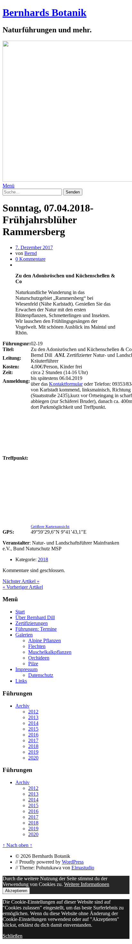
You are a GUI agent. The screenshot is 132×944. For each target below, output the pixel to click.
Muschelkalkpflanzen (49, 652)
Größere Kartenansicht (50, 526)
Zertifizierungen (31, 623)
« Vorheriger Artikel (23, 587)
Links (21, 681)
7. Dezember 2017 (34, 247)
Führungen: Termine (36, 629)
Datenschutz (40, 675)
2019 (33, 752)
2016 (33, 734)
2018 (43, 559)
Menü (8, 185)
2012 (33, 711)
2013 (33, 717)
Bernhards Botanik (45, 12)
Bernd (30, 253)
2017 (33, 740)
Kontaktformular (66, 384)
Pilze (33, 663)
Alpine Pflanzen (44, 640)
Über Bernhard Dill (35, 617)
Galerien (24, 634)
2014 (33, 723)
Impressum (26, 669)
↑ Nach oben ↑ (17, 845)
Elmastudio (82, 867)
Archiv (22, 706)
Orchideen (38, 658)
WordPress (73, 862)
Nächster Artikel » (21, 581)
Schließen (12, 936)
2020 (33, 757)
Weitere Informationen (86, 884)
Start (20, 611)
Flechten (36, 646)
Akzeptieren (16, 890)
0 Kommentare (30, 259)
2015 (33, 729)
